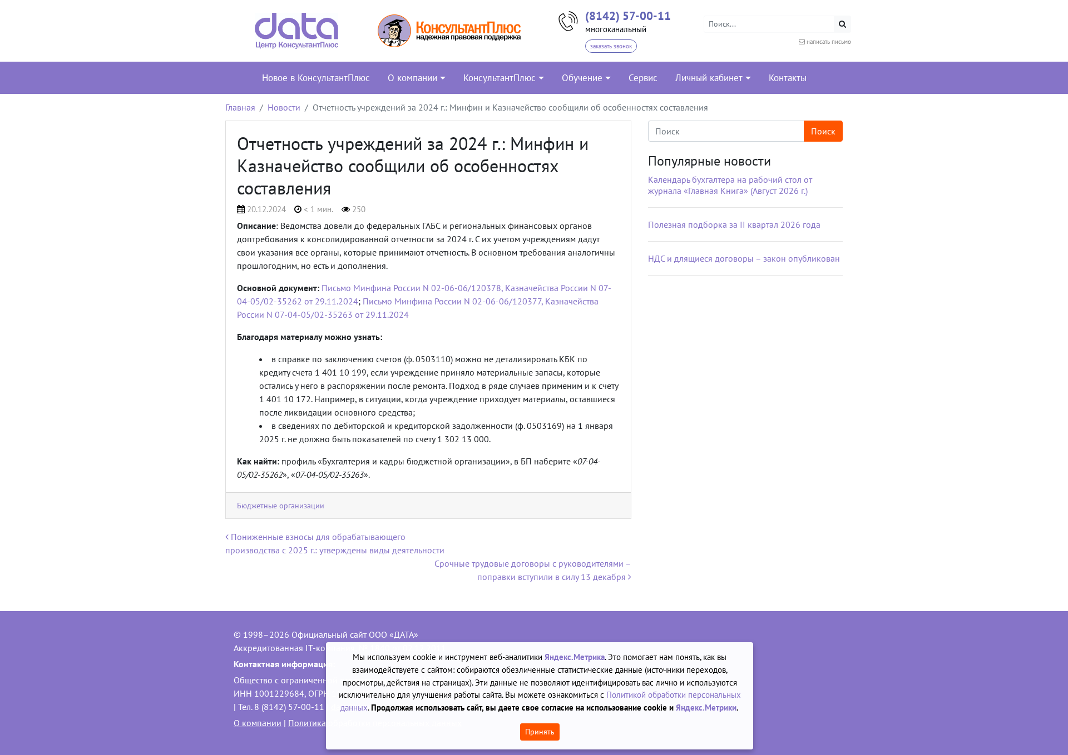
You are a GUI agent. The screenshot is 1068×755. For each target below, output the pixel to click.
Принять (540, 732)
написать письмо (829, 42)
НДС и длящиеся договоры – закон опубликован (744, 258)
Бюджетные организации (280, 505)
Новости (284, 107)
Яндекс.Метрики (706, 707)
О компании (257, 722)
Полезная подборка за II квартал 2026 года (734, 224)
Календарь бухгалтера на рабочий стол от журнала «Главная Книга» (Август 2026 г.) (730, 185)
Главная (240, 107)
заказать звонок (611, 46)
